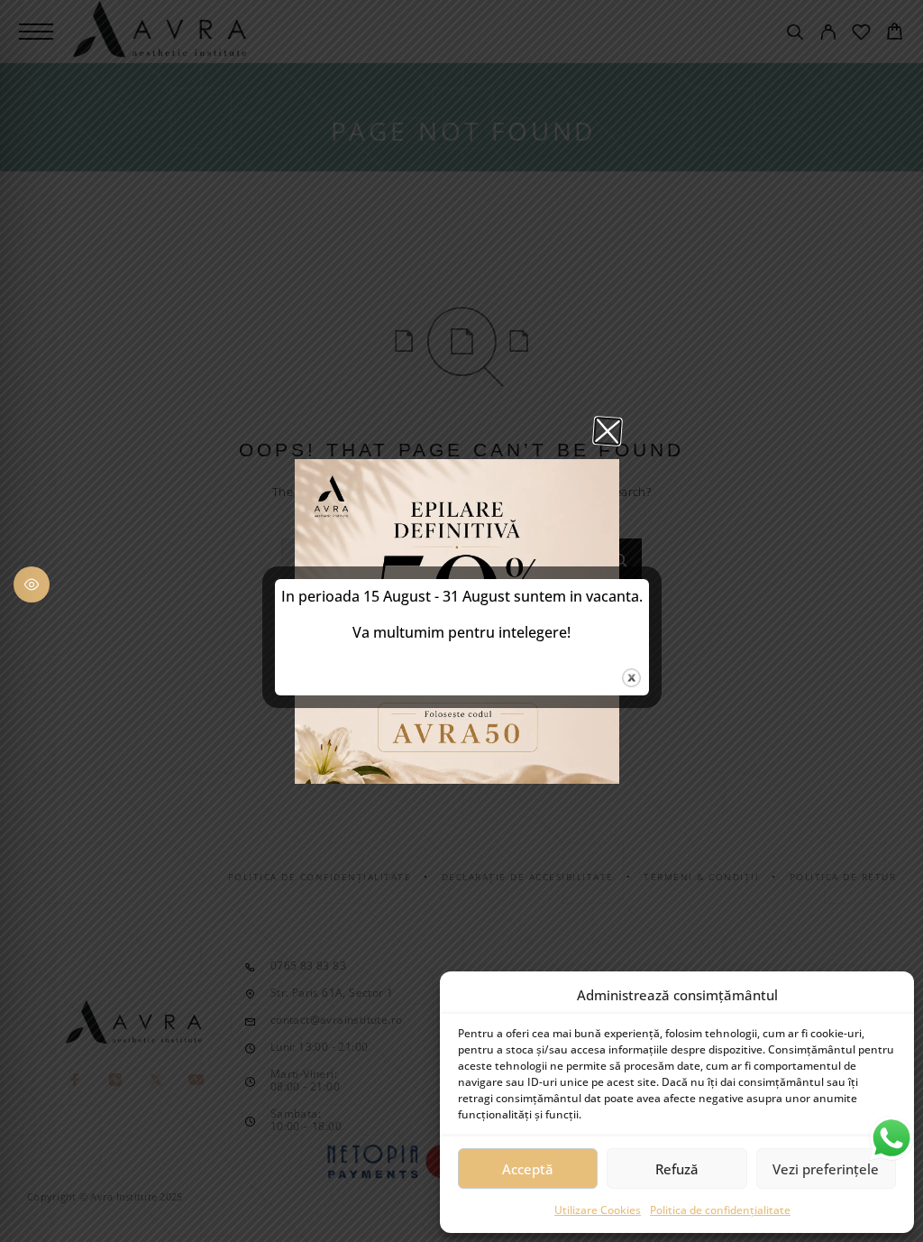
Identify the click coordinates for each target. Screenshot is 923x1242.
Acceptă (527, 1169)
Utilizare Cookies (597, 1210)
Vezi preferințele (825, 1169)
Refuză (677, 1169)
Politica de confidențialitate (720, 1210)
